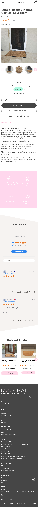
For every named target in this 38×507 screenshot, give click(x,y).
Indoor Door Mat (5, 446)
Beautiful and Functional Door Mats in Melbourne (14, 444)
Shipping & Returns (6, 415)
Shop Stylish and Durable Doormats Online (13, 456)
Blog (2, 420)
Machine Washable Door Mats (9, 434)
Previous (2, 69)
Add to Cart (28, 373)
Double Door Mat (6, 463)
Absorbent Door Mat (6, 429)
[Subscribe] (30, 403)
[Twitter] (24, 116)
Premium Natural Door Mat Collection (11, 458)
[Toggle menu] (2, 2)
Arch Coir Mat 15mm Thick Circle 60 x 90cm (28, 362)
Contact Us (4, 418)
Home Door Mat (5, 475)
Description (6, 123)
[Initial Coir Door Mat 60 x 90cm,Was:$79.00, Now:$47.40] (10, 351)
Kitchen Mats (4, 465)
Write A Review (19, 251)
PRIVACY (12, 503)
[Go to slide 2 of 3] (36, 359)
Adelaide (11, 499)
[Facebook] (15, 116)
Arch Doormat (5, 480)
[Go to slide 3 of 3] (2, 359)
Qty (6, 100)
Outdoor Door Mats (6, 437)
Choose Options (10, 373)
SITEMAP (19, 503)
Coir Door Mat (5, 451)
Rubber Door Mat (6, 461)
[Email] (18, 116)
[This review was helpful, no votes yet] (29, 292)
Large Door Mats (5, 453)
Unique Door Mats (6, 441)
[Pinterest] (28, 116)
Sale (2, 482)
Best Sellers (4, 477)
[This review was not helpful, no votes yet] (33, 292)
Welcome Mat (5, 468)
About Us (3, 413)
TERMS (5, 503)
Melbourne (4, 499)
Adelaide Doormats (6, 449)
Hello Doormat (5, 473)
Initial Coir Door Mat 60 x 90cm (9, 361)
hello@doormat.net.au (10, 495)
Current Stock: (19, 93)
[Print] (21, 116)
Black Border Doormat (7, 470)
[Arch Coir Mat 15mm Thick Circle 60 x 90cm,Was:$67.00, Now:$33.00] (28, 351)
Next (35, 69)
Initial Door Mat (5, 432)
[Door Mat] (14, 390)
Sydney (3, 439)
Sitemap (3, 422)
